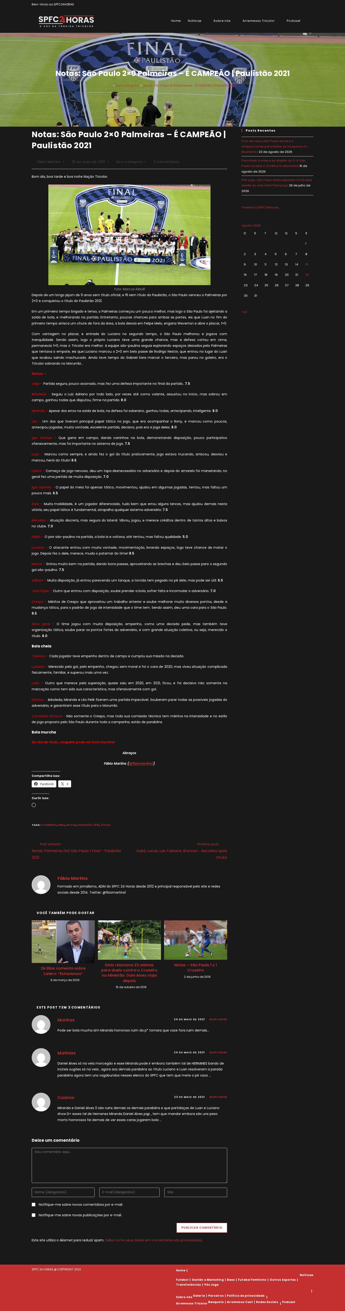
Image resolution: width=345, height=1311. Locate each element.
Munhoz (66, 1020)
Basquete (216, 1302)
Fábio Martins (49, 161)
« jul (244, 312)
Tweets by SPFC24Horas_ (261, 207)
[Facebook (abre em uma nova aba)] (301, 4)
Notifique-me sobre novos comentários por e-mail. (81, 1204)
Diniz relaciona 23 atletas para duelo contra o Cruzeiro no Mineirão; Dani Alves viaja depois (129, 973)
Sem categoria (129, 161)
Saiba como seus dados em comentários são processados (153, 1240)
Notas (71, 825)
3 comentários (167, 161)
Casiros (66, 1097)
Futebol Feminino (252, 1280)
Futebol (182, 1280)
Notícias (306, 1275)
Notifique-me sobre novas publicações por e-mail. (80, 1215)
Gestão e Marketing (208, 1280)
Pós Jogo (211, 1285)
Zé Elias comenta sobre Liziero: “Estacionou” (63, 971)
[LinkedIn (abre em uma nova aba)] (311, 4)
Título (106, 825)
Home (180, 1270)
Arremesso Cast (240, 1302)
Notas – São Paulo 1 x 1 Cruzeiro (195, 968)
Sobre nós (184, 1297)
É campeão (49, 825)
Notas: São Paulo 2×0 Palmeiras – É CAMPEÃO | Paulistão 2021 (189, 85)
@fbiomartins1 (141, 763)
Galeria (199, 1296)
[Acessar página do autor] (41, 884)
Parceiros (216, 1296)
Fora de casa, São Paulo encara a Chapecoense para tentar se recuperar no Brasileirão (274, 146)
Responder (218, 1019)
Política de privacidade (245, 1296)
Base (231, 1280)
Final (61, 825)
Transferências (188, 1285)
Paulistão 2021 (88, 825)
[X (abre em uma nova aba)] (296, 4)
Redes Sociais (267, 1302)
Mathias (67, 1053)
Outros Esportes (283, 1280)
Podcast (288, 1302)
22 (307, 274)
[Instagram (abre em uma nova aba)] (306, 4)
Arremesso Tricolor (191, 1303)
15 (306, 264)
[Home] (110, 85)
